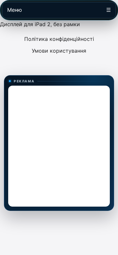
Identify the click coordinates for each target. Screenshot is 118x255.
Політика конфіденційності (59, 39)
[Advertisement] (59, 146)
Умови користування (59, 50)
